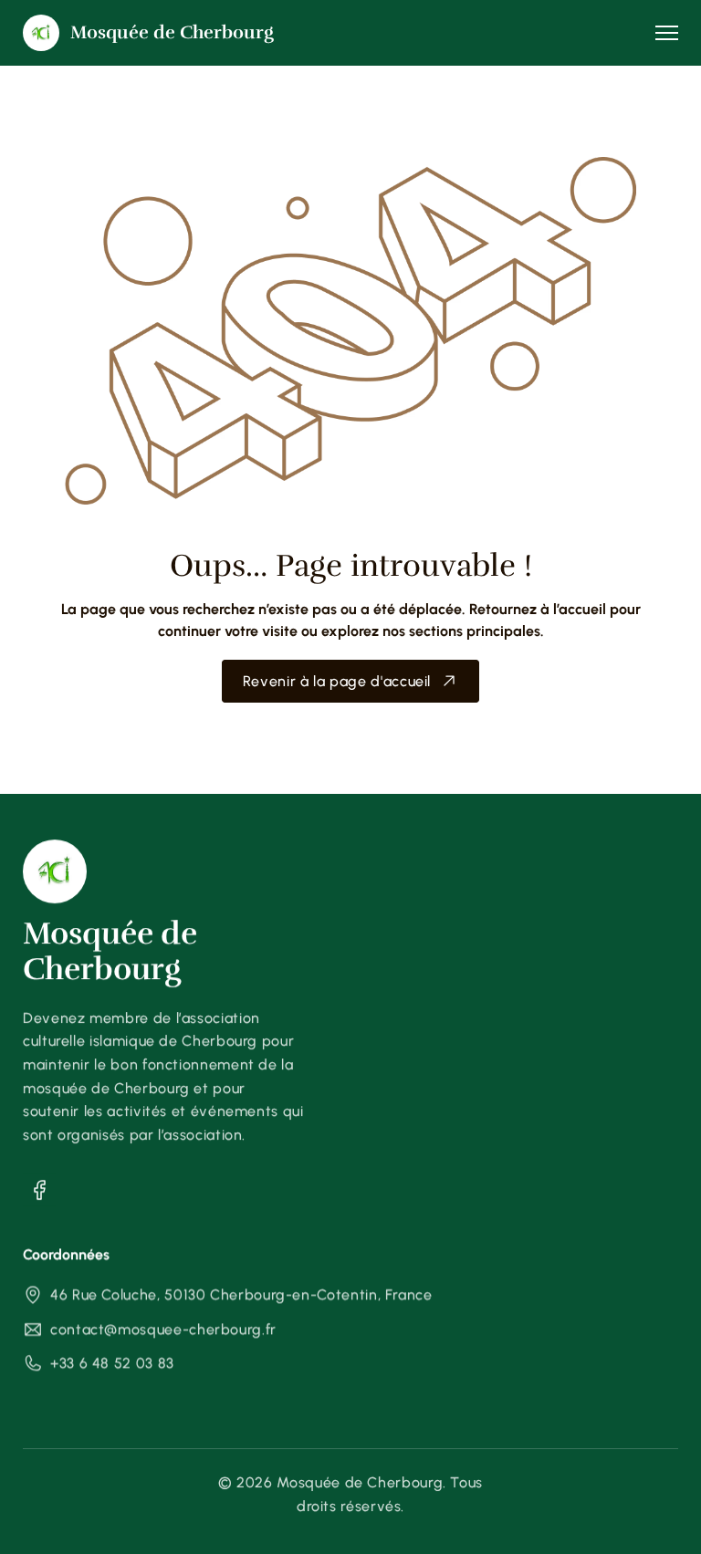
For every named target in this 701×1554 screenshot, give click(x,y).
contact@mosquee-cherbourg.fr (163, 1329)
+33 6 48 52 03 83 (112, 1362)
